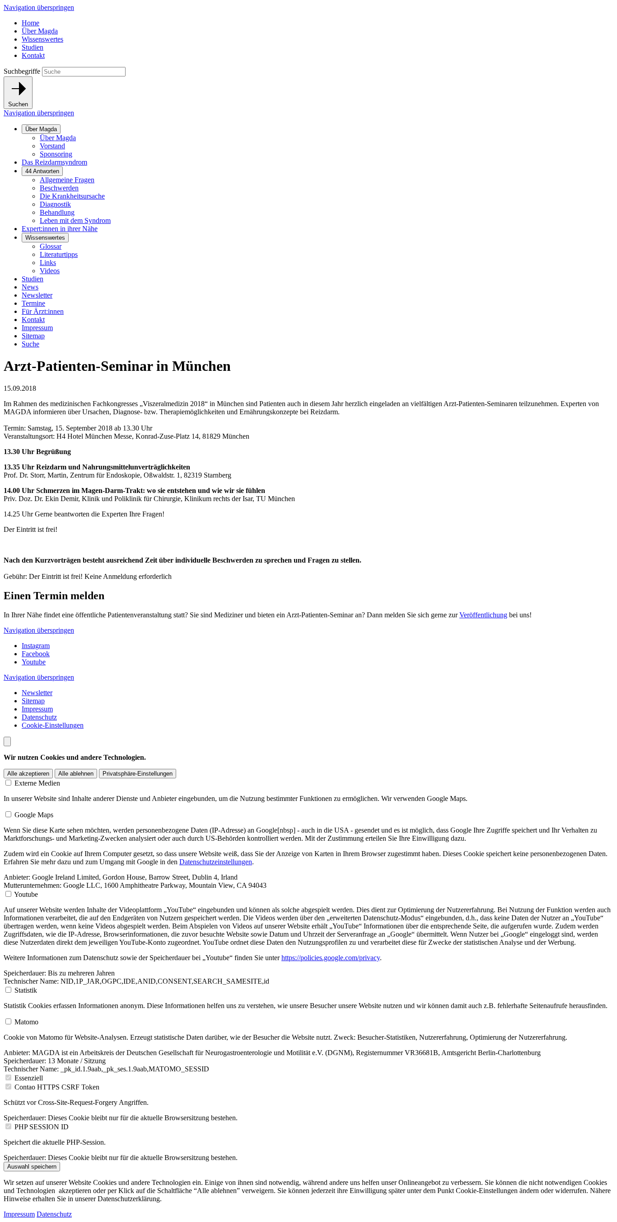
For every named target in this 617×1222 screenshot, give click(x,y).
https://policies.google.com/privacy (330, 957)
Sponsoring (56, 154)
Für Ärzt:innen (43, 311)
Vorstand (52, 146)
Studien (32, 47)
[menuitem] (317, 141)
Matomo (26, 1022)
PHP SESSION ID (41, 1127)
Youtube (34, 662)
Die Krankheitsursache (72, 196)
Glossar (50, 246)
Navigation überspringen (39, 7)
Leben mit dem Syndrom (75, 220)
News (30, 287)
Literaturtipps (59, 254)
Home (30, 23)
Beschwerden (59, 188)
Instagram (36, 645)
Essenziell (28, 1078)
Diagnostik (55, 204)
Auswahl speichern (31, 1166)
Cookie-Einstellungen (53, 725)
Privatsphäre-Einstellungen (138, 773)
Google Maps (33, 815)
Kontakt (33, 55)
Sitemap (33, 336)
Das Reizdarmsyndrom (54, 162)
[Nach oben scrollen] (7, 741)
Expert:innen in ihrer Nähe (60, 228)
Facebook (36, 654)
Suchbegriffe (22, 71)
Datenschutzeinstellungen (215, 862)
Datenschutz (39, 717)
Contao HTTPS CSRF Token (56, 1087)
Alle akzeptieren (28, 773)
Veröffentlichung (483, 615)
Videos (50, 271)
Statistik (25, 990)
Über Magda (40, 31)
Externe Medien (37, 783)
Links (48, 262)
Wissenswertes (42, 39)
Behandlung (57, 212)
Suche (30, 344)
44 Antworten (42, 171)
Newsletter (37, 295)
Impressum (37, 328)
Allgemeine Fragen (67, 180)
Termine (33, 303)
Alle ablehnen (75, 773)
